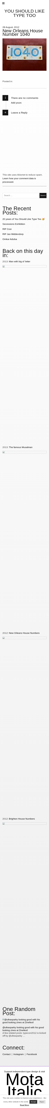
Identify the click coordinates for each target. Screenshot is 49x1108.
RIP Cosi (7, 229)
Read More (24, 1105)
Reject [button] (42, 1102)
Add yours (16, 103)
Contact (6, 1054)
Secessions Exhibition (13, 224)
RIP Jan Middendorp (13, 234)
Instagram (18, 1054)
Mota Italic (24, 1085)
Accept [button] (33, 1102)
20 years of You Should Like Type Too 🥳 (23, 219)
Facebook (32, 1054)
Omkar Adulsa (9, 239)
